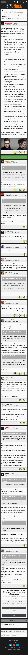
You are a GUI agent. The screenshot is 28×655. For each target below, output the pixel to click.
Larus (6, 377)
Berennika (7, 473)
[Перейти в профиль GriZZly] (2, 246)
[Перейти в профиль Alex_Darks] (2, 194)
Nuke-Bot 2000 (8, 18)
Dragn (6, 258)
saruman (7, 319)
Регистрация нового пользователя (14, 608)
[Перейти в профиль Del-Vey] (2, 428)
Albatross (17, 355)
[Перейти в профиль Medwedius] (2, 550)
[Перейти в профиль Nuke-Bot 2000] (2, 23)
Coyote (7, 404)
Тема (6, 642)
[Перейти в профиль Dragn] (2, 259)
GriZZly (7, 246)
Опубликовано (12, 24)
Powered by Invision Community (14, 649)
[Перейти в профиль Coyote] (2, 405)
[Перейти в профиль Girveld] (2, 232)
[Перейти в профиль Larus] (2, 378)
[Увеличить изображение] (14, 143)
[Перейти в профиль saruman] (2, 320)
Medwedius (8, 549)
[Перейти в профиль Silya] (2, 272)
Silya (6, 272)
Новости (22, 18)
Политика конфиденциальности (16, 642)
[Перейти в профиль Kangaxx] (2, 161)
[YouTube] (14, 645)
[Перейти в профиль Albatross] (2, 302)
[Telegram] (10, 645)
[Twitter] (17, 645)
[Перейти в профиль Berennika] (2, 474)
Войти (14, 615)
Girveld (7, 231)
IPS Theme (11, 640)
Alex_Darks (8, 194)
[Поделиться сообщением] (25, 24)
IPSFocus (17, 640)
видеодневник (14, 31)
